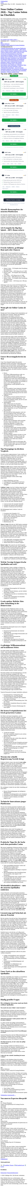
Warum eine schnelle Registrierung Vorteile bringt (11, 63)
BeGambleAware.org (14, 204)
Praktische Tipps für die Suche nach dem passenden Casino (13, 65)
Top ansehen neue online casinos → (9, 39)
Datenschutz (4, 1172)
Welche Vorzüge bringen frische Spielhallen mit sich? (14, 56)
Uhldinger (4, 1)
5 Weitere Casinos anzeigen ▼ (14, 200)
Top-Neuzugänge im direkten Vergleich (11, 54)
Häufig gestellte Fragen (12, 72)
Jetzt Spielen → (14, 94)
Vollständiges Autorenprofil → (8, 1095)
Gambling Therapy (8, 1165)
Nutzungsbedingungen (12, 1172)
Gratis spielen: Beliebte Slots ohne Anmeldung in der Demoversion (13, 57)
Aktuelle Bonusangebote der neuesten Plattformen (13, 48)
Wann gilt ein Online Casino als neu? (14, 52)
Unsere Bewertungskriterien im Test (10, 53)
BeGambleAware (19, 1165)
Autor (2, 2)
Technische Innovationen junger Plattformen (11, 64)
